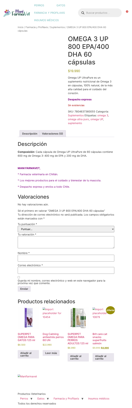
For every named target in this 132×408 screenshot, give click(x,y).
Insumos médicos (46, 20)
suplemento (75, 123)
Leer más (51, 353)
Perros (39, 5)
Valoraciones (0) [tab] (52, 133)
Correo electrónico (30, 265)
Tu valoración (27, 234)
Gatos (61, 5)
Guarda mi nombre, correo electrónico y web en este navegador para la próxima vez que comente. (61, 281)
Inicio (21, 27)
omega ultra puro (78, 119)
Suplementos (57, 27)
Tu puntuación (27, 224)
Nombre (24, 253)
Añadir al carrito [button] (25, 354)
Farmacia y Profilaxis (49, 12)
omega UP (96, 119)
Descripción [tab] (29, 133)
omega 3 (102, 115)
